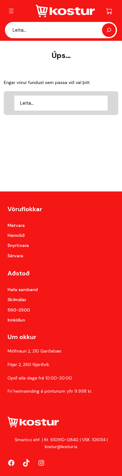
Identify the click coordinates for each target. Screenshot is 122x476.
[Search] (109, 30)
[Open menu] (11, 11)
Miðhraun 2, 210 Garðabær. (35, 351)
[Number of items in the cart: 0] (109, 11)
